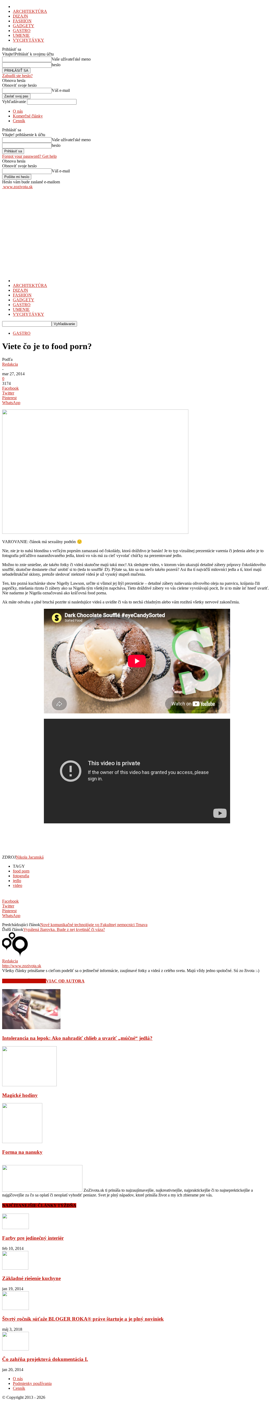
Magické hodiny (20, 1095)
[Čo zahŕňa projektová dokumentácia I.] (15, 1349)
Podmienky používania (32, 1383)
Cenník (19, 121)
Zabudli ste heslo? (17, 75)
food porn (21, 871)
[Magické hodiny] (29, 1085)
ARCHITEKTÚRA (30, 11)
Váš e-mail (61, 90)
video (17, 885)
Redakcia (10, 364)
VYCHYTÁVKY (28, 40)
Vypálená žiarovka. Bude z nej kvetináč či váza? (64, 929)
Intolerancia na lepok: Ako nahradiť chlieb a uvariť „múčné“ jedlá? (77, 1038)
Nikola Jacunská (30, 857)
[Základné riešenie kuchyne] (15, 1268)
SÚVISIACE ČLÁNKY (24, 981)
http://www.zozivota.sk (21, 965)
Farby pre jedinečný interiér (33, 1238)
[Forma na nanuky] (22, 1141)
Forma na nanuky (22, 1152)
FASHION (22, 21)
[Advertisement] (137, 229)
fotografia (21, 876)
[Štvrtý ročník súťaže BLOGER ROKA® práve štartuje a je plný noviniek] (15, 1308)
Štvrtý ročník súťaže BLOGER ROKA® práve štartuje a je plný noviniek (83, 1319)
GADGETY (23, 25)
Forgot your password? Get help (29, 156)
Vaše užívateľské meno (71, 59)
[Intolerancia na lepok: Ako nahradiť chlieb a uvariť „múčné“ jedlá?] (31, 1027)
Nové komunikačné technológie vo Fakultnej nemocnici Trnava (93, 924)
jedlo (17, 880)
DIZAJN (20, 16)
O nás (18, 111)
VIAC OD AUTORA (65, 981)
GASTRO (22, 30)
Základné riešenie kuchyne (31, 1278)
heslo (56, 64)
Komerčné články (28, 116)
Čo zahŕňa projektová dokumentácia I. (45, 1359)
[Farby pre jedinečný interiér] (15, 1227)
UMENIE (21, 35)
